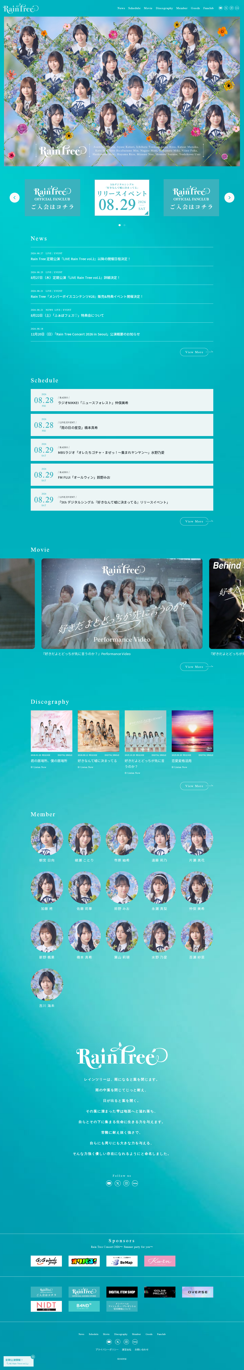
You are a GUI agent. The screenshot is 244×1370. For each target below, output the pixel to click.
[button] (120, 225)
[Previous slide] (15, 198)
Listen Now (40, 767)
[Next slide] (229, 198)
